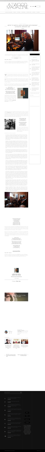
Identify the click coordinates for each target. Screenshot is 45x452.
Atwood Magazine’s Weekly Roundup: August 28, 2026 (13, 401)
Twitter (16, 274)
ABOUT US (27, 412)
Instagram (19, 274)
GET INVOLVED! (27, 422)
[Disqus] (16, 366)
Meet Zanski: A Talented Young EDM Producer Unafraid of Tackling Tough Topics (10, 355)
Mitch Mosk (23, 28)
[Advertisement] (22, 18)
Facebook (13, 274)
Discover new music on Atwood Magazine (16, 276)
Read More (18, 334)
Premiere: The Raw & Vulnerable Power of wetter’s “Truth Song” (22, 331)
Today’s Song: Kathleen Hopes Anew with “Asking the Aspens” (22, 355)
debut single (9, 112)
